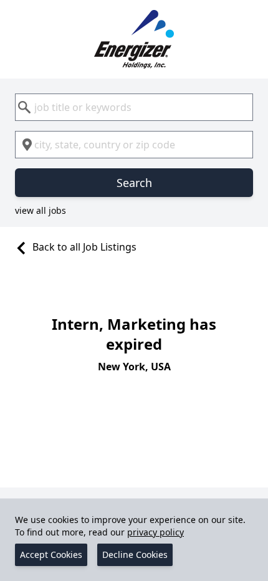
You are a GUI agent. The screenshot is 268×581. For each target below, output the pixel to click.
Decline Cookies (135, 554)
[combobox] (134, 107)
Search (134, 182)
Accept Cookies (51, 554)
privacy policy (155, 532)
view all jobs (40, 210)
